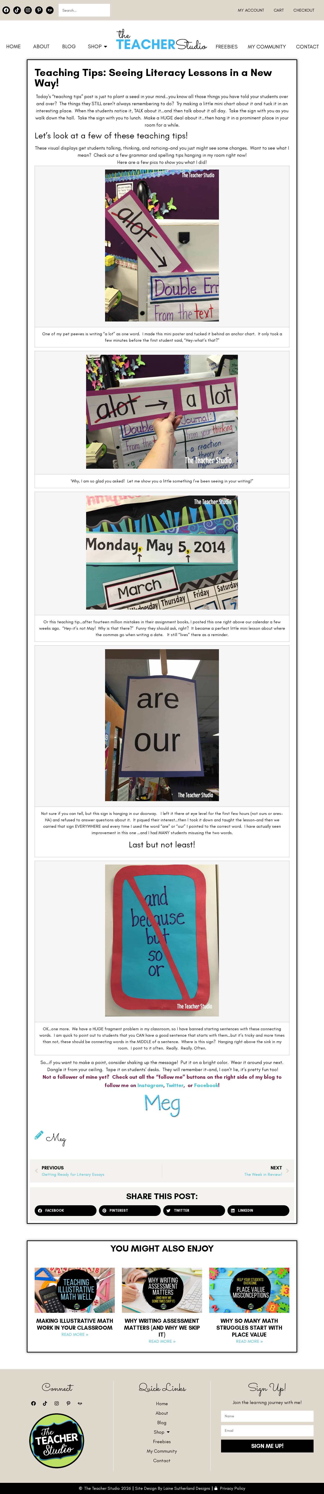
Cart (279, 10)
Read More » (74, 1334)
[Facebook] (6, 10)
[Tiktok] (17, 10)
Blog (69, 46)
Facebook (206, 1085)
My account (251, 10)
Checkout (304, 10)
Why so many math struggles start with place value (249, 1327)
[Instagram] (28, 10)
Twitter (175, 1085)
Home (13, 46)
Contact (307, 46)
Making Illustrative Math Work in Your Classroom (74, 1324)
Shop (95, 46)
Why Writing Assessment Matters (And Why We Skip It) (162, 1327)
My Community (267, 46)
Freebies (227, 46)
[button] (66, 1210)
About (41, 46)
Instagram (150, 1085)
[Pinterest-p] (39, 10)
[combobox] (84, 10)
